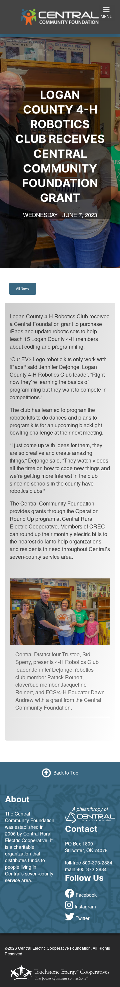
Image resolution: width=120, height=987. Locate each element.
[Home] (60, 16)
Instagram (85, 906)
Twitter (83, 918)
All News (22, 288)
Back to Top (65, 772)
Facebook (86, 894)
